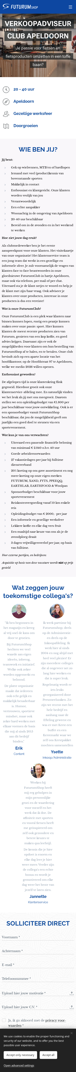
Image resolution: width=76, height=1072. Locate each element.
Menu (70, 7)
